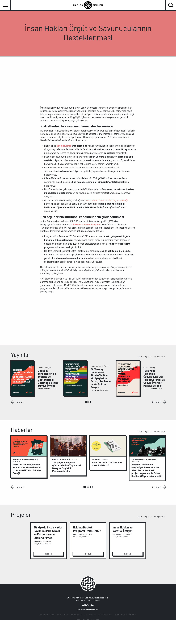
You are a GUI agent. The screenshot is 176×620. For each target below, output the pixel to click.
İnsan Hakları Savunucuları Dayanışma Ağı (106, 200)
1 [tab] (86, 402)
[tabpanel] (35, 378)
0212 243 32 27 (88, 605)
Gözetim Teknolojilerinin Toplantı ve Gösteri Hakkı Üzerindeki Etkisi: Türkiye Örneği (48, 378)
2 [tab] (89, 402)
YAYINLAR (91, 615)
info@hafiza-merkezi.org (88, 609)
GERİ (20, 402)
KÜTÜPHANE (105, 615)
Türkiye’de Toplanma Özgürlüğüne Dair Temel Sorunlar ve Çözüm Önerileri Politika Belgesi (154, 378)
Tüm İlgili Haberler (151, 431)
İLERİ (156, 402)
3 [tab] (91, 487)
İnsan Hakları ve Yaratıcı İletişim (123, 529)
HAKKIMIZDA (47, 615)
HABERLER (77, 615)
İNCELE (48, 554)
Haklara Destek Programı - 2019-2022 (87, 529)
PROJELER (63, 615)
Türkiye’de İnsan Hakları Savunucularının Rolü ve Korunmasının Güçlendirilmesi (48, 532)
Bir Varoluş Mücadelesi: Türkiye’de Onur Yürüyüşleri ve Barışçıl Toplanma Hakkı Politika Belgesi (101, 378)
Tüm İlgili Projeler (151, 516)
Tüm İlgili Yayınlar (151, 356)
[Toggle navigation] (5, 5)
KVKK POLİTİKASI (125, 615)
